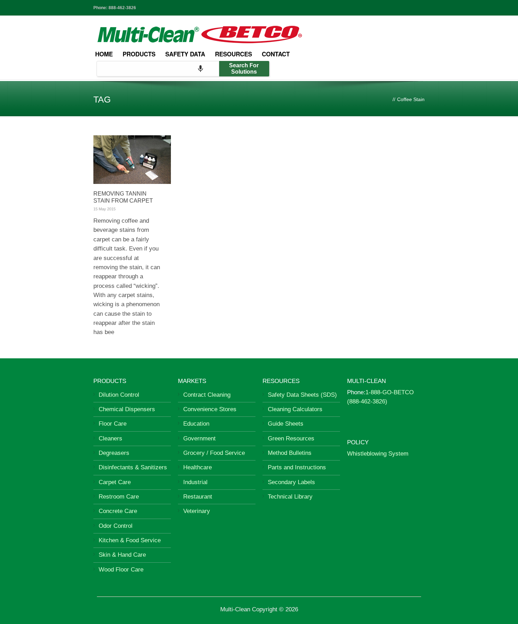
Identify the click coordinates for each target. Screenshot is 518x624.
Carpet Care (115, 482)
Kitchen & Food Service (130, 540)
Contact (276, 54)
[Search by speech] (200, 69)
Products (139, 54)
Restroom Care (119, 496)
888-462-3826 (122, 7)
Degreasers (114, 453)
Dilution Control (119, 394)
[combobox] (158, 68)
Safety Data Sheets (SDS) (302, 394)
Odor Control (115, 526)
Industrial (195, 482)
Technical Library (290, 496)
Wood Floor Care (121, 569)
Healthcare (197, 467)
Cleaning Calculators (295, 409)
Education (196, 423)
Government (199, 438)
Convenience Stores (209, 409)
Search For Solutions (244, 68)
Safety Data (185, 54)
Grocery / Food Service (214, 453)
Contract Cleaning (206, 394)
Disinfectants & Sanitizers (133, 467)
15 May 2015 (104, 209)
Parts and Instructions (297, 467)
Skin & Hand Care (122, 554)
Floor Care (113, 423)
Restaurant (197, 496)
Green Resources (291, 438)
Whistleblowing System (377, 453)
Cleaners (110, 438)
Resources (233, 54)
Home (104, 54)
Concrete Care (118, 511)
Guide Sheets (285, 423)
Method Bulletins (290, 453)
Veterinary (196, 511)
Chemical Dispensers (127, 409)
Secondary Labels (291, 482)
